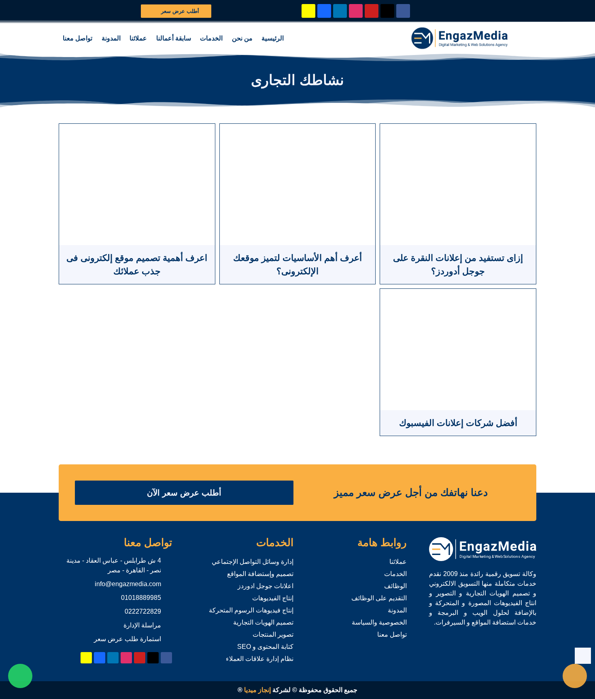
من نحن (242, 38)
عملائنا (138, 38)
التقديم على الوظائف (379, 598)
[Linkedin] (340, 11)
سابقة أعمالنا (173, 38)
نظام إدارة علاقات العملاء (259, 658)
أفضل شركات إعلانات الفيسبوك (458, 423)
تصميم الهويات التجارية (263, 622)
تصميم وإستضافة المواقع (260, 573)
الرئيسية (272, 38)
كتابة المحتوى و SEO (265, 646)
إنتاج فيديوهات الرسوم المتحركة (251, 610)
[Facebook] (403, 11)
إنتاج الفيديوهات (272, 598)
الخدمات (211, 38)
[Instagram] (356, 11)
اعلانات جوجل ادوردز (265, 585)
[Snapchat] (308, 11)
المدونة (111, 38)
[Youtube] (371, 11)
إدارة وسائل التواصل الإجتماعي (252, 561)
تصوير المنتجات (273, 634)
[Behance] (324, 11)
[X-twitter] (387, 11)
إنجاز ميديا (257, 689)
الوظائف (395, 585)
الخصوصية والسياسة (379, 622)
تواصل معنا (77, 38)
